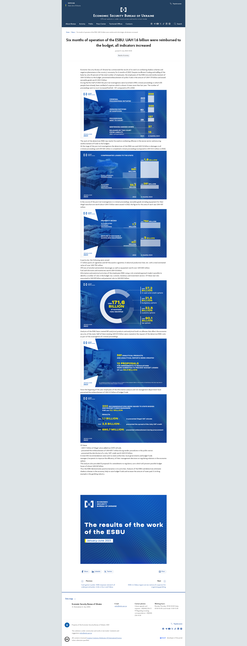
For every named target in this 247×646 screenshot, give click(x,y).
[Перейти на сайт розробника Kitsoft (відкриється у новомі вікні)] (163, 638)
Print (163, 571)
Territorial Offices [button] (115, 24)
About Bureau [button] (71, 24)
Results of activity (123, 55)
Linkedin (97, 571)
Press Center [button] (101, 24)
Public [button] (91, 24)
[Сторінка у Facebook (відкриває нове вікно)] (151, 24)
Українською (177, 4)
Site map (69, 599)
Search (179, 24)
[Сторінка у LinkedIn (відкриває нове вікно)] (166, 24)
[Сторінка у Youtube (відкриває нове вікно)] (157, 24)
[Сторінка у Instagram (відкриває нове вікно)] (169, 24)
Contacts (129, 24)
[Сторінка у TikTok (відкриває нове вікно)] (163, 24)
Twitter (109, 571)
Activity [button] (82, 24)
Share (86, 571)
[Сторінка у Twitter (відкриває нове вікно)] (160, 24)
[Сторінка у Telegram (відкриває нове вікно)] (154, 24)
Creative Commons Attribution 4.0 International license (104, 638)
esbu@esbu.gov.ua (121, 606)
